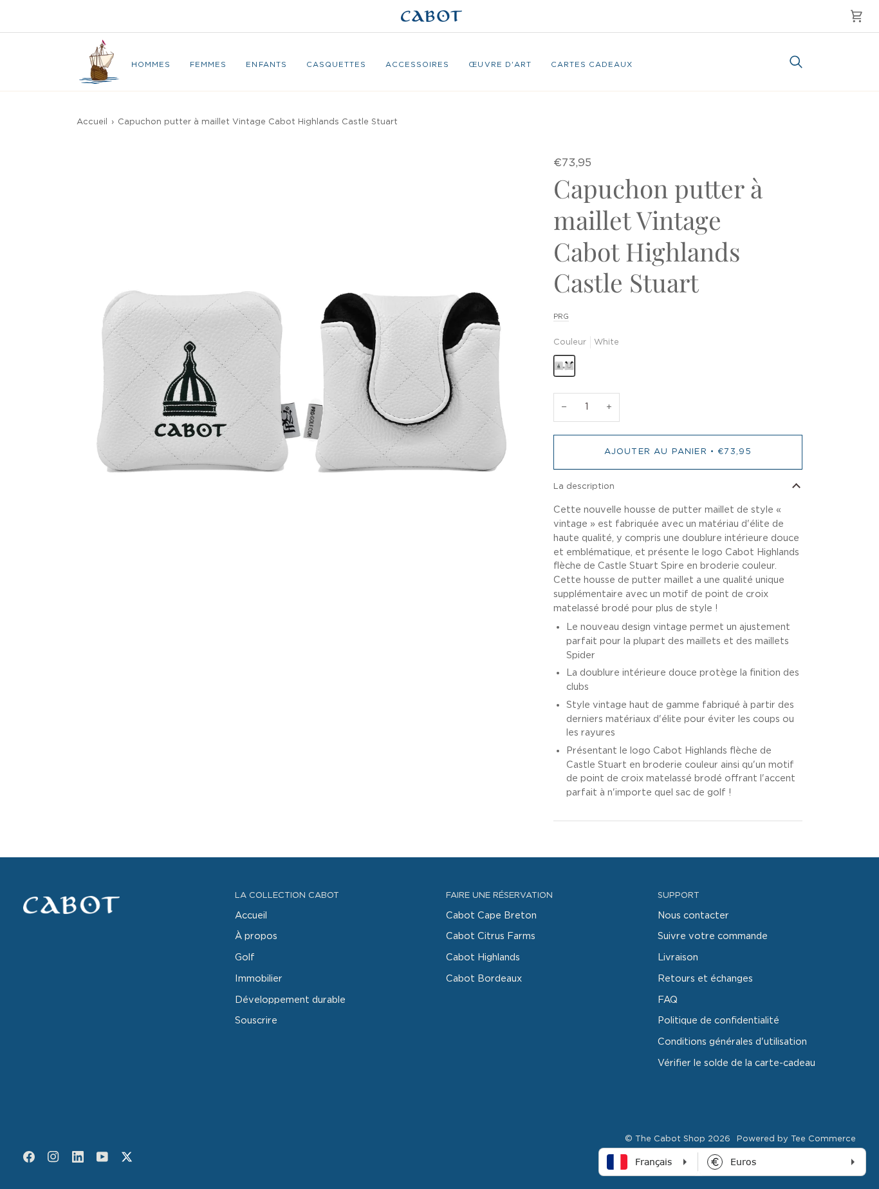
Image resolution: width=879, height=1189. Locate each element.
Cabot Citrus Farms (490, 936)
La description (584, 486)
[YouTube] (102, 1157)
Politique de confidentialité (718, 1020)
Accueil (92, 122)
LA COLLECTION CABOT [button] (287, 895)
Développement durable (290, 1000)
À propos (256, 936)
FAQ (668, 1000)
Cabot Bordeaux (484, 979)
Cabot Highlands (483, 957)
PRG (561, 316)
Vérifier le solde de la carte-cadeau (736, 1063)
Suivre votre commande (713, 936)
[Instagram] (53, 1157)
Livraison (678, 957)
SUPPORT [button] (678, 895)
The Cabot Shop (670, 1139)
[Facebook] (29, 1157)
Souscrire (256, 1020)
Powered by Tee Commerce (796, 1139)
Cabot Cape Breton (491, 915)
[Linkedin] (78, 1157)
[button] (151, 65)
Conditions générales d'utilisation (732, 1042)
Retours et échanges (705, 979)
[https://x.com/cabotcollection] (127, 1157)
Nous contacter (693, 915)
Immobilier (258, 979)
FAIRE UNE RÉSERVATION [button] (499, 895)
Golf (245, 957)
